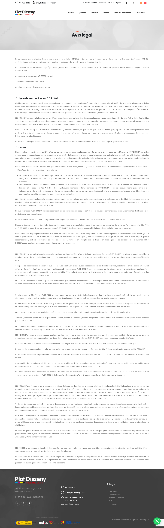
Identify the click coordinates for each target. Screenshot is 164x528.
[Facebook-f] (17, 503)
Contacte (140, 12)
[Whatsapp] (29, 503)
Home (71, 12)
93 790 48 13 (24, 3)
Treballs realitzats (122, 12)
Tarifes (106, 12)
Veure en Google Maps (70, 504)
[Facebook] (126, 3)
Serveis (94, 12)
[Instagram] (133, 3)
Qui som (82, 12)
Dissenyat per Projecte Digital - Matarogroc (130, 519)
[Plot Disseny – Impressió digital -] (25, 12)
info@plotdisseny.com (46, 3)
